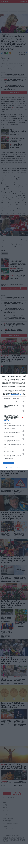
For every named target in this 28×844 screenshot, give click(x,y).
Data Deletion (6, 467)
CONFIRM (8, 463)
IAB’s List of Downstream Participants (15, 394)
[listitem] (14, 398)
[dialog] (14, 422)
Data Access (14, 467)
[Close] (25, 376)
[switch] (23, 401)
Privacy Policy (21, 467)
